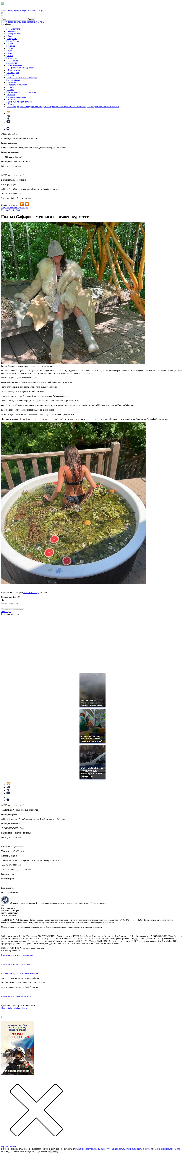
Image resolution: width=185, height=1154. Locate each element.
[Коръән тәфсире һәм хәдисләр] (9, 113)
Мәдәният (33, 10)
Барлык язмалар (8, 1146)
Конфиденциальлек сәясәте (167, 1149)
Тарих (25, 10)
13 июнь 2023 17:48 (10, 210)
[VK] (8, 116)
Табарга (31, 19)
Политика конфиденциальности (16, 996)
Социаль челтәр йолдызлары (14, 207)
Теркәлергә (6, 611)
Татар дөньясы (15, 10)
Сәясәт (4, 10)
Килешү (55, 1151)
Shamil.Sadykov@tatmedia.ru (14, 1008)
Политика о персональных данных (17, 955)
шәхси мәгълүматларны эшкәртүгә (94, 1149)
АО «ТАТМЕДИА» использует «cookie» (19, 973)
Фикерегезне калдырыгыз (12, 609)
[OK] (8, 126)
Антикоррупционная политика (15, 964)
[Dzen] (8, 129)
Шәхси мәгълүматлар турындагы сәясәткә (131, 1149)
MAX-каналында (31, 592)
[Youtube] (8, 122)
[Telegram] (8, 119)
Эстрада (41, 10)
